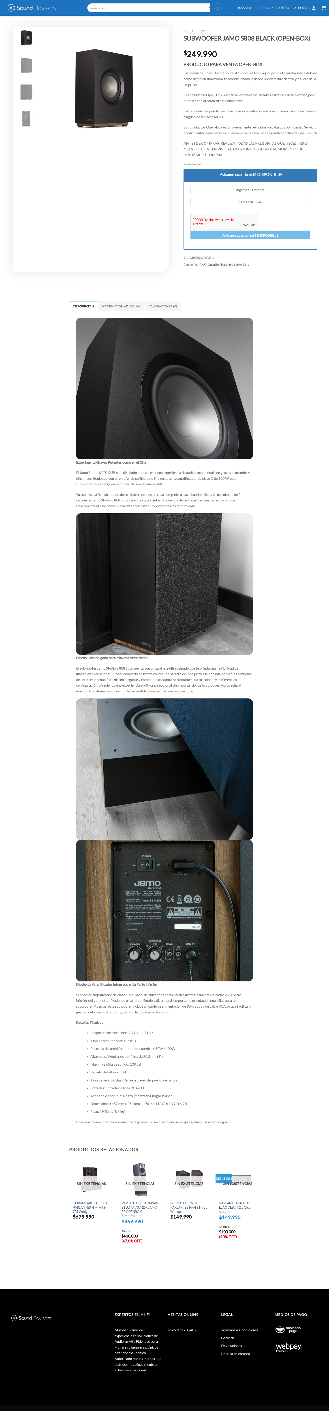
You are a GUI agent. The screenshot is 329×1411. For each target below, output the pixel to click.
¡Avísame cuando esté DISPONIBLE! (250, 235)
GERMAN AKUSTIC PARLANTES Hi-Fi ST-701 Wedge (188, 1207)
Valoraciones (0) (163, 306)
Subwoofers (241, 264)
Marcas (264, 7)
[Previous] (50, 89)
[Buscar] (216, 7)
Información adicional (121, 306)
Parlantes (227, 264)
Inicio (188, 31)
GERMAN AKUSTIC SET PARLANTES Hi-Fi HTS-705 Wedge (90, 1207)
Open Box (300, 7)
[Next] (158, 89)
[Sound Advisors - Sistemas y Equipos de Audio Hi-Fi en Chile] (34, 8)
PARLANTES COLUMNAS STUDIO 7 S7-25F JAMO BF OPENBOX (140, 1207)
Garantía (228, 1338)
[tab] (83, 306)
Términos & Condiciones (239, 1330)
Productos (244, 7)
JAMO (201, 31)
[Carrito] (323, 8)
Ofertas (283, 7)
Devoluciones (231, 1345)
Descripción (83, 306)
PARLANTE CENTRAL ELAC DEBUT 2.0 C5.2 (234, 1205)
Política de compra (235, 1353)
